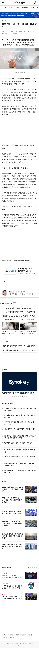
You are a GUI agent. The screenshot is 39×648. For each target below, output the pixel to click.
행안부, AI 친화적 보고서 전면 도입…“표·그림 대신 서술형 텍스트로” (20, 465)
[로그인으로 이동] (35, 2)
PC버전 (12, 637)
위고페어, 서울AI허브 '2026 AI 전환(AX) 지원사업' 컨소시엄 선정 (26, 271)
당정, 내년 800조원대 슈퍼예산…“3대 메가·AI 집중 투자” (11, 513)
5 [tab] (20, 396)
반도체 (11, 8)
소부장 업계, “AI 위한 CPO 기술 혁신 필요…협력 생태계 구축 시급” (12, 489)
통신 (32, 8)
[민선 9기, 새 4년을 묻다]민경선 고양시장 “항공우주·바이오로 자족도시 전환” (20, 437)
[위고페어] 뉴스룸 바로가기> (26, 274)
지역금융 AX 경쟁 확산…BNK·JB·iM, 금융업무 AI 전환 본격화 (12, 547)
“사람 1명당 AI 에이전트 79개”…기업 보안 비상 (19, 457)
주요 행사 (6, 370)
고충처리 (30, 635)
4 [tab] (18, 396)
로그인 (4, 635)
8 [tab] (26, 396)
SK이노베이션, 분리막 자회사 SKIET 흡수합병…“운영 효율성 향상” (12, 536)
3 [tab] (16, 396)
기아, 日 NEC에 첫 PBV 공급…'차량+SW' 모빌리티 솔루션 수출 (12, 500)
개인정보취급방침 (21, 635)
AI (8, 20)
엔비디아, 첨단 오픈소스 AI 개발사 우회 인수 (18, 443)
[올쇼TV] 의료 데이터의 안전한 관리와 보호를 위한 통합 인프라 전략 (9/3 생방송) (19, 346)
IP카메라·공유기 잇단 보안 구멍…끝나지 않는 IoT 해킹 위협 (20, 416)
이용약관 (10, 635)
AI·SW (3, 8)
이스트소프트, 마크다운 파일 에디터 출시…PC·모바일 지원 (20, 471)
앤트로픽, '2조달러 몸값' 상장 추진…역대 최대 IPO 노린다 (19, 423)
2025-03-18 (11, 33)
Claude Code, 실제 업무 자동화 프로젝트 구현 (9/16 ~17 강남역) (18, 40)
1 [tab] (12, 396)
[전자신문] (19, 2)
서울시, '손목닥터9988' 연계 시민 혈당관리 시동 (19, 429)
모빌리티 (25, 8)
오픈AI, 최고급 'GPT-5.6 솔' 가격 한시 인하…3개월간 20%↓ (20, 409)
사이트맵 (4, 637)
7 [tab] (24, 396)
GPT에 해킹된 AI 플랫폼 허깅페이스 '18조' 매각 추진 (20, 451)
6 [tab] (22, 396)
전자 (17, 8)
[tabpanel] (19, 383)
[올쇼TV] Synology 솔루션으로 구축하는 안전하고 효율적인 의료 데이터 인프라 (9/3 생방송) (19, 350)
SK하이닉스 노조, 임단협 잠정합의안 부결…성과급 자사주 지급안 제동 (12, 523)
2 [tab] (14, 396)
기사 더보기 (21, 292)
